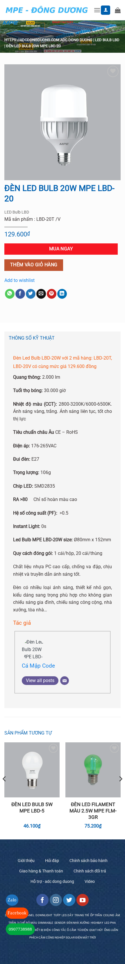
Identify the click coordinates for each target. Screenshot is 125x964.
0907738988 (20, 929)
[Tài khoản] (105, 10)
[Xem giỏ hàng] (118, 10)
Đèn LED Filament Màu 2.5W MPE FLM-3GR (93, 810)
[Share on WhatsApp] (10, 294)
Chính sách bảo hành (88, 860)
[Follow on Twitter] (69, 900)
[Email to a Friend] (41, 294)
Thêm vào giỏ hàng (34, 264)
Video (90, 881)
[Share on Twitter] (30, 294)
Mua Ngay (61, 249)
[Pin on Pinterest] (51, 294)
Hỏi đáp (52, 860)
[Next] (120, 790)
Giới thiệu (26, 860)
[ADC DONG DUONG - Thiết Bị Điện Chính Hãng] (46, 10)
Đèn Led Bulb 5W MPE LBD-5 (32, 807)
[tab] (62, 338)
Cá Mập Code (38, 665)
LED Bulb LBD (107, 40)
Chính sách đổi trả (90, 871)
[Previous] (4, 790)
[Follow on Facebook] (42, 900)
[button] (97, 10)
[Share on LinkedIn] (62, 294)
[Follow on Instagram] (56, 900)
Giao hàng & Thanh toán (41, 871)
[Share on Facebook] (20, 294)
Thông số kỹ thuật (32, 338)
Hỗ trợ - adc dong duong (52, 881)
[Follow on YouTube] (82, 900)
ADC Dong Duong (76, 40)
